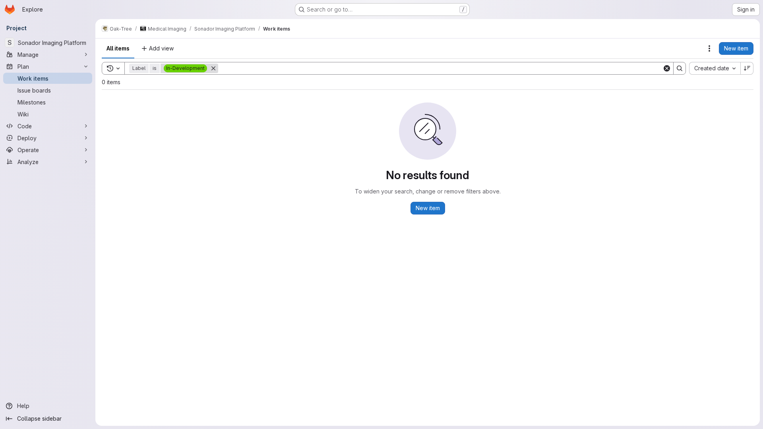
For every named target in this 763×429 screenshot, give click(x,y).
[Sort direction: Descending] (747, 68)
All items (118, 48)
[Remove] (213, 68)
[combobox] (714, 68)
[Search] (679, 68)
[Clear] (667, 68)
